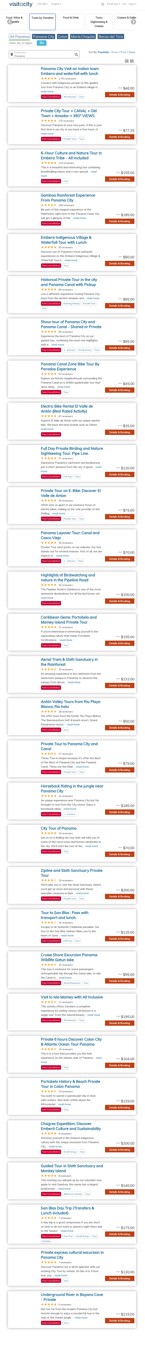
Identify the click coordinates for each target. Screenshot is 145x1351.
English (56, 3)
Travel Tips (113, 3)
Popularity (103, 52)
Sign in (132, 3)
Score (114, 52)
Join (124, 3)
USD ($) (41, 3)
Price (123, 52)
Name (132, 52)
